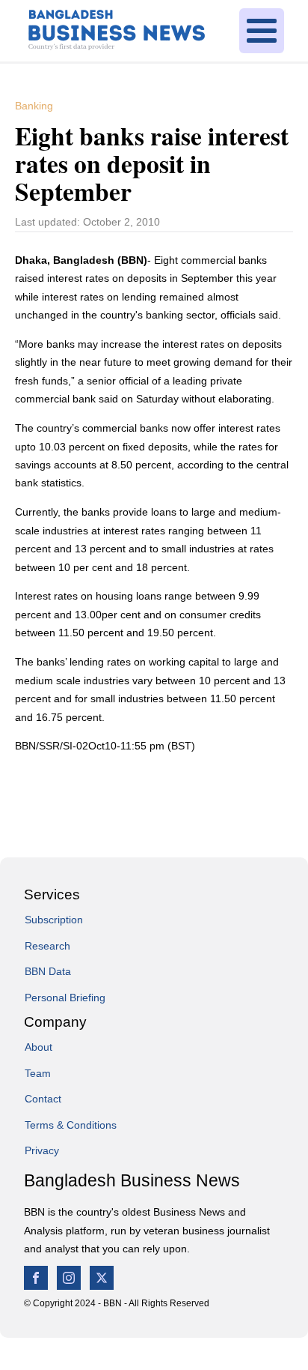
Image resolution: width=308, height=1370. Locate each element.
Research (47, 946)
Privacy (42, 1150)
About (38, 1047)
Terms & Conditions (71, 1125)
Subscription (54, 920)
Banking (34, 106)
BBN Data (48, 971)
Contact (43, 1099)
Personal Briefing (65, 998)
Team (38, 1073)
